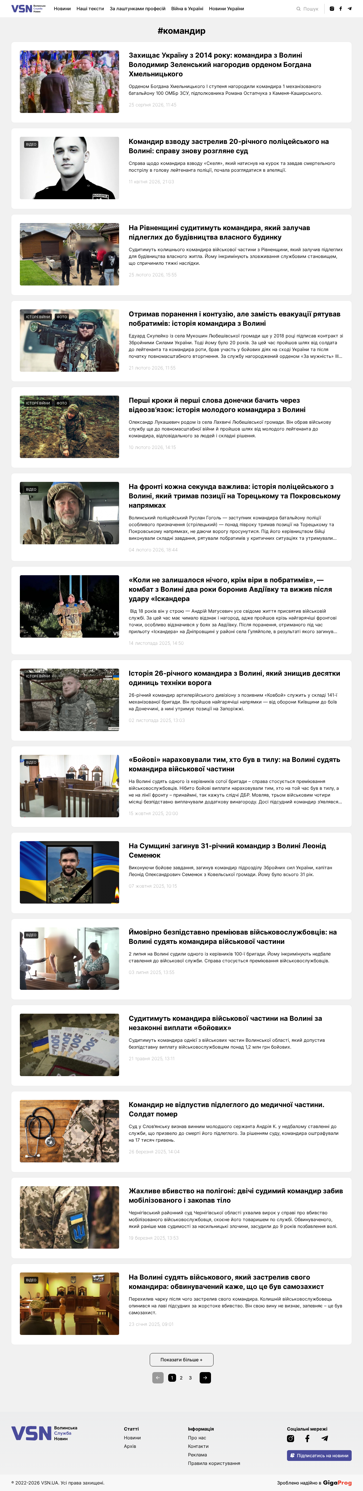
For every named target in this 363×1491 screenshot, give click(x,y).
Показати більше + (182, 1359)
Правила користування (214, 1463)
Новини (62, 8)
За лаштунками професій (138, 8)
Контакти (198, 1446)
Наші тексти (90, 8)
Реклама (197, 1455)
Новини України (226, 8)
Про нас (197, 1437)
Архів (130, 1446)
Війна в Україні (187, 8)
